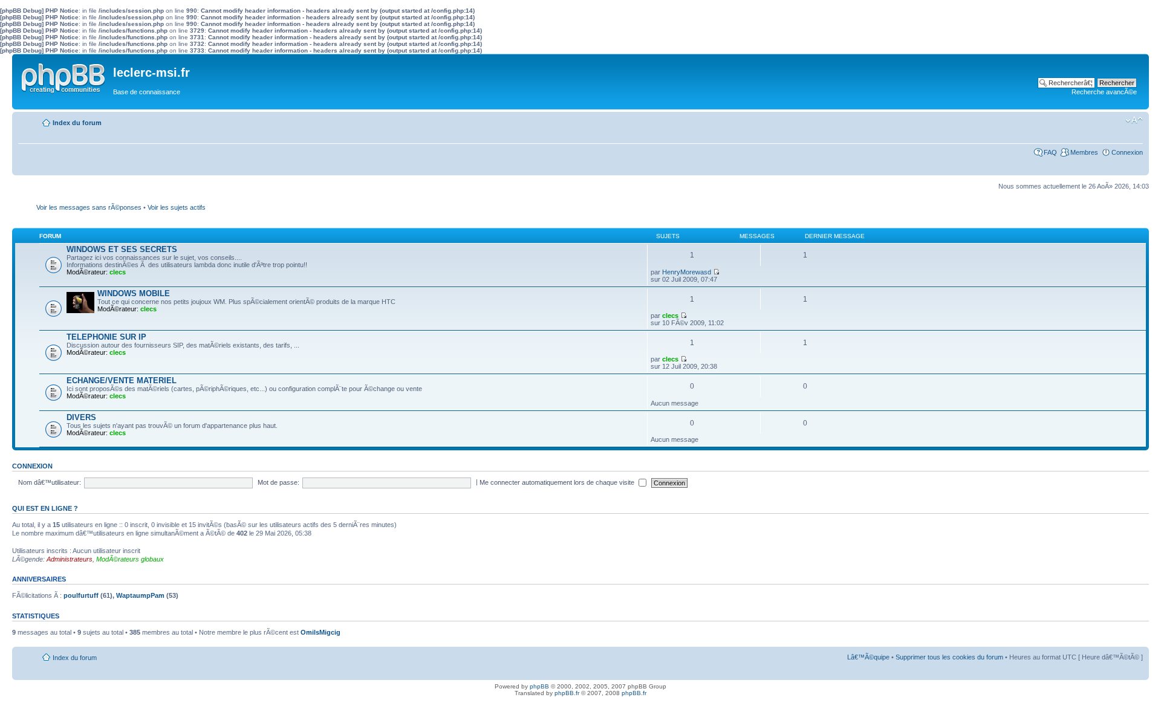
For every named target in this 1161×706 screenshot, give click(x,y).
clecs (117, 272)
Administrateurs (70, 559)
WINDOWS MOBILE (133, 293)
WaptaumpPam (140, 595)
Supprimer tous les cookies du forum (949, 657)
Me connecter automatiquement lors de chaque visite (558, 482)
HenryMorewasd (686, 272)
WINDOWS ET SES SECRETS (122, 249)
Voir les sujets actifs (177, 207)
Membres (1084, 152)
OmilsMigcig (320, 632)
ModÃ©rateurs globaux (130, 559)
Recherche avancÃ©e (1104, 92)
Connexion (1127, 152)
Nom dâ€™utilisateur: (49, 482)
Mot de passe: (278, 482)
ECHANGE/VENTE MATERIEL (122, 380)
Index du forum (77, 122)
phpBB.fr (566, 693)
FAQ (1050, 152)
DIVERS (81, 417)
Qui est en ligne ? (45, 508)
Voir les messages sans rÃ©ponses (88, 207)
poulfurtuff (81, 595)
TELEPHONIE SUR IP (106, 337)
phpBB (539, 686)
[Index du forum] (64, 75)
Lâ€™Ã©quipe (868, 657)
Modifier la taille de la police (1134, 120)
